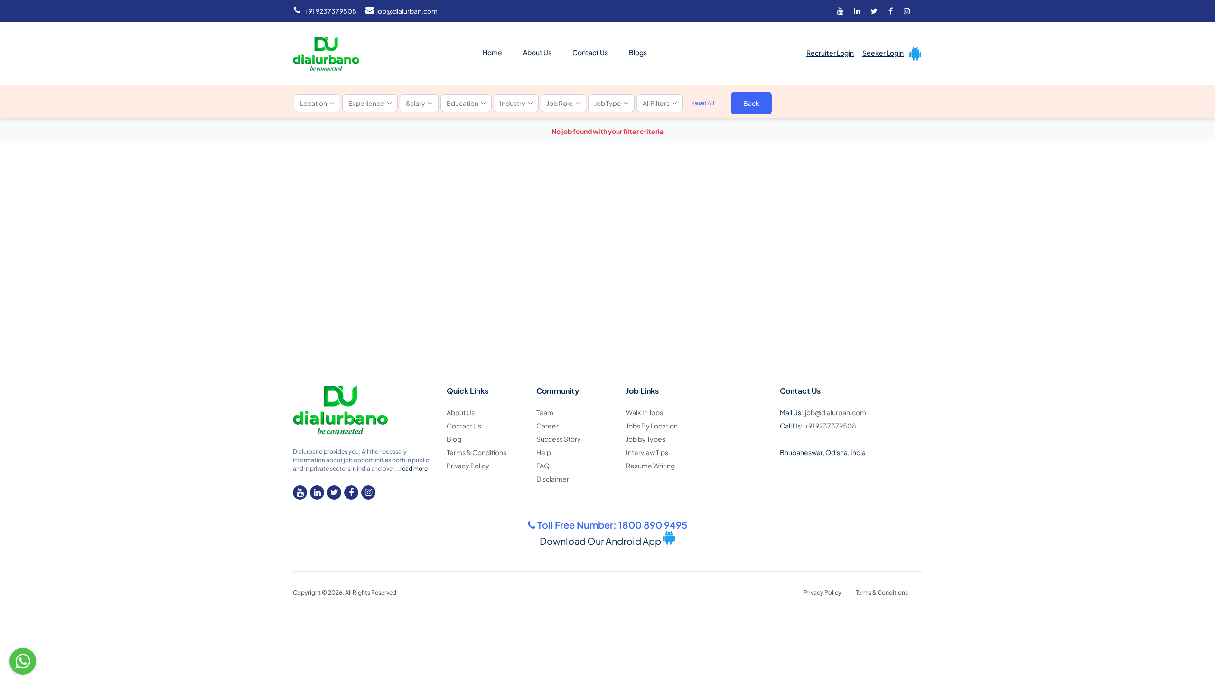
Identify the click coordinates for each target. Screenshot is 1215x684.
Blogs (638, 52)
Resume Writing (650, 465)
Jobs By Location (652, 425)
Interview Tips (647, 452)
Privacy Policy (468, 465)
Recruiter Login (830, 52)
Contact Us (590, 52)
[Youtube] (840, 11)
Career (547, 425)
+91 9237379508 (330, 11)
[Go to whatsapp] (22, 661)
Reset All (702, 102)
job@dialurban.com (407, 11)
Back (751, 103)
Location (313, 103)
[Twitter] (873, 11)
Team (544, 412)
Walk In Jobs (644, 412)
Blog (454, 439)
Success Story (558, 439)
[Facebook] (890, 11)
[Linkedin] (857, 11)
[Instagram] (907, 11)
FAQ (543, 465)
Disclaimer (552, 479)
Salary (415, 103)
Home (492, 52)
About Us (537, 52)
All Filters (656, 103)
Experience (366, 103)
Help (543, 452)
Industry (512, 103)
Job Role (560, 103)
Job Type (607, 103)
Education (462, 103)
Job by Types (645, 439)
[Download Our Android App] (913, 52)
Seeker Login (883, 52)
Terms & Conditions (476, 452)
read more (414, 468)
